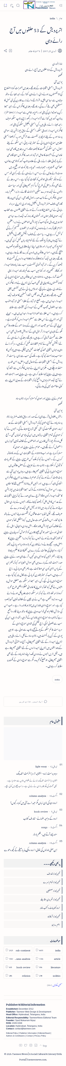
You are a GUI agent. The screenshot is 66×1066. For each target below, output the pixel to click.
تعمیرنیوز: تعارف (53, 873)
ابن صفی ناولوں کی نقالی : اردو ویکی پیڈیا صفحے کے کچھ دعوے (30, 849)
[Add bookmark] (10, 50)
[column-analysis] (37, 795)
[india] (57, 679)
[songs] (44, 826)
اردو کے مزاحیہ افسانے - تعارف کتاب (40, 818)
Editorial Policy (12, 1033)
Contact (29, 1036)
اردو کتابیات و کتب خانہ (50, 907)
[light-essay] (41, 765)
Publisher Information (28, 1033)
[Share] (5, 50)
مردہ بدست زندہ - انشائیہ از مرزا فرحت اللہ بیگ (36, 773)
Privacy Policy (40, 1036)
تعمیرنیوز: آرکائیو (54, 916)
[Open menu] (61, 5)
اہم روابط (55, 924)
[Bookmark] (5, 5)
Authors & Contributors (15, 1036)
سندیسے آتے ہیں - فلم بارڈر (45, 833)
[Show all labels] (54, 984)
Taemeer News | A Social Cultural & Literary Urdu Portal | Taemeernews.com (37, 1056)
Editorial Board (44, 1033)
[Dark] (12, 5)
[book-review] (41, 811)
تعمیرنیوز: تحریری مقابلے (50, 899)
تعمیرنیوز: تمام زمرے (51, 881)
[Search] (18, 5)
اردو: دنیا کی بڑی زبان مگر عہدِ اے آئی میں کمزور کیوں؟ (33, 802)
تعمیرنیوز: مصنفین (53, 890)
